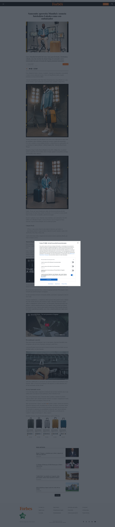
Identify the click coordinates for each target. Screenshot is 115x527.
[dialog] (57, 263)
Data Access (57, 283)
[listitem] (57, 259)
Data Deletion (50, 283)
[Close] (78, 243)
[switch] (72, 262)
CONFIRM (49, 279)
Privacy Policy (64, 283)
